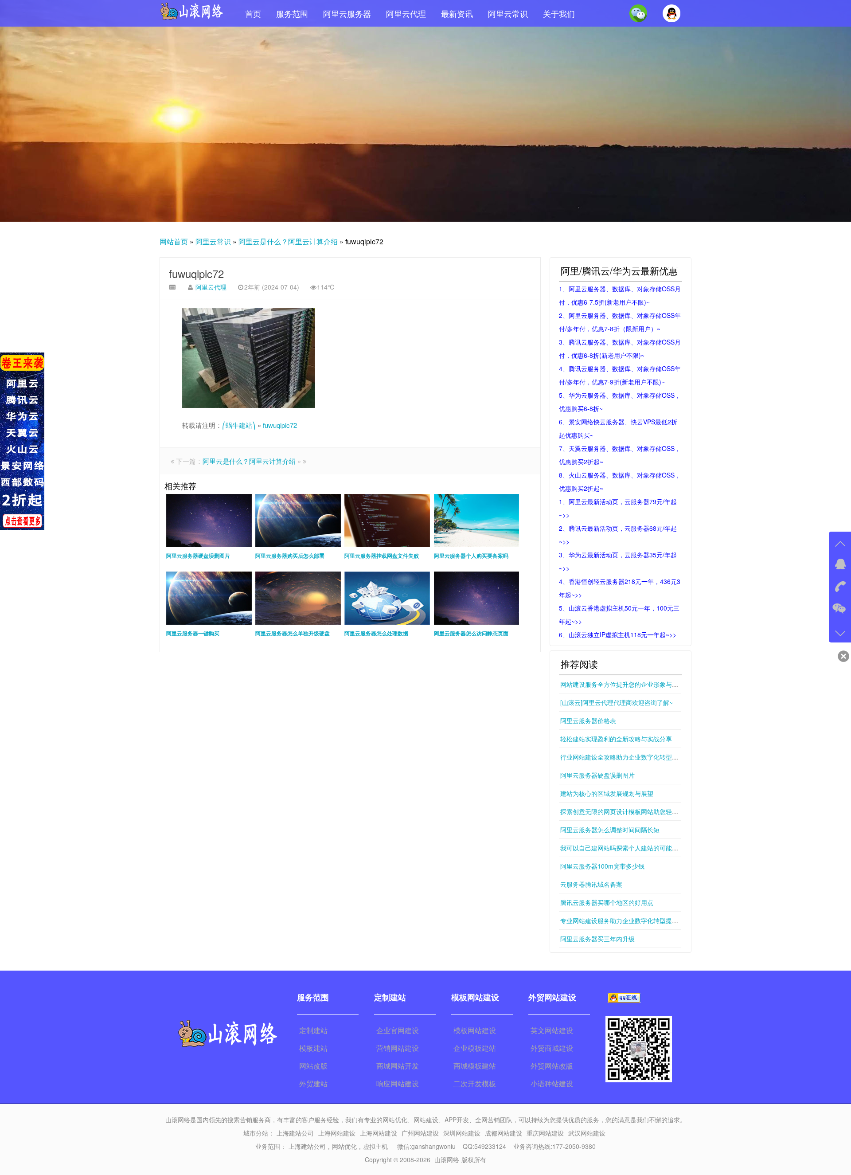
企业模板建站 (474, 1048)
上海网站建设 (336, 1132)
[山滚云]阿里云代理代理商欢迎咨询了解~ (616, 702)
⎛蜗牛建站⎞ (239, 425)
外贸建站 (313, 1083)
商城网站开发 (397, 1066)
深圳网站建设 (461, 1132)
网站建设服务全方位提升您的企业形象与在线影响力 (631, 684)
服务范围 (292, 13)
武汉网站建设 (586, 1132)
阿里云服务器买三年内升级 (597, 938)
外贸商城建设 (552, 1048)
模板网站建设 (474, 1030)
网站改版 (313, 1066)
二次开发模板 (474, 1083)
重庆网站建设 (545, 1132)
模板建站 (313, 1048)
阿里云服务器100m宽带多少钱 (602, 866)
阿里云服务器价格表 (588, 720)
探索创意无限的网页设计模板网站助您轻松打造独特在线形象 (644, 811)
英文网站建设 (552, 1030)
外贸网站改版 (552, 1066)
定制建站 (313, 1030)
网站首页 (174, 241)
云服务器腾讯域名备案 (591, 884)
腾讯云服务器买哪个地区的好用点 (606, 902)
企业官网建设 (397, 1030)
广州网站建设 (420, 1132)
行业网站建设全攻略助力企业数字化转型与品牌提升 (631, 756)
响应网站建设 (397, 1083)
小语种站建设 (552, 1083)
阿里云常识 (508, 13)
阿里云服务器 (347, 13)
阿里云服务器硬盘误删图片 (597, 775)
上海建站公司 (295, 1132)
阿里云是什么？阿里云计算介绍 (288, 241)
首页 (253, 13)
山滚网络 (446, 1159)
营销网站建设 (397, 1048)
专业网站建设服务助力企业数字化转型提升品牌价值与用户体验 (647, 920)
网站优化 (344, 1146)
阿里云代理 (406, 13)
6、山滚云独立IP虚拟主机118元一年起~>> (617, 634)
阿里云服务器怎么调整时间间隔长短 (610, 829)
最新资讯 (457, 13)
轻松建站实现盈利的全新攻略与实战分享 (616, 738)
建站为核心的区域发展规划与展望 (606, 793)
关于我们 (559, 13)
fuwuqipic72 (196, 273)
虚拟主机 (375, 1146)
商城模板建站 (474, 1066)
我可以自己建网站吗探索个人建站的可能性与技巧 (628, 847)
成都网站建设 (503, 1132)
